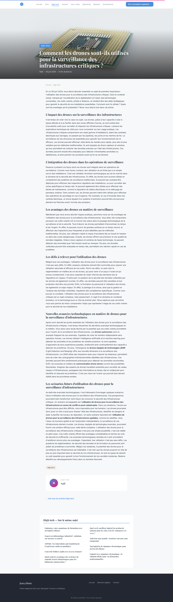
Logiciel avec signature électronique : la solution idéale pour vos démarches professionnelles (106, 556)
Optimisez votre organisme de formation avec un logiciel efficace (63, 529)
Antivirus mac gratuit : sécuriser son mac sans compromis (109, 539)
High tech (55, 4)
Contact (116, 582)
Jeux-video (75, 4)
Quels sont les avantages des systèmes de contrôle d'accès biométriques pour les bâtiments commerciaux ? (62, 559)
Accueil (39, 4)
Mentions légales (103, 582)
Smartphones (108, 4)
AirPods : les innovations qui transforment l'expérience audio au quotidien (62, 545)
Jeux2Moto (26, 583)
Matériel (96, 4)
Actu (47, 4)
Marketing (87, 4)
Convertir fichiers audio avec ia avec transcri (63, 551)
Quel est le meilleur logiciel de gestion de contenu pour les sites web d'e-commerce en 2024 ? (108, 530)
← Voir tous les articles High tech (60, 498)
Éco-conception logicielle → (139, 4)
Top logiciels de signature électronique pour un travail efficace (108, 547)
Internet (65, 4)
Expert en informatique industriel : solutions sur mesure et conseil (63, 537)
